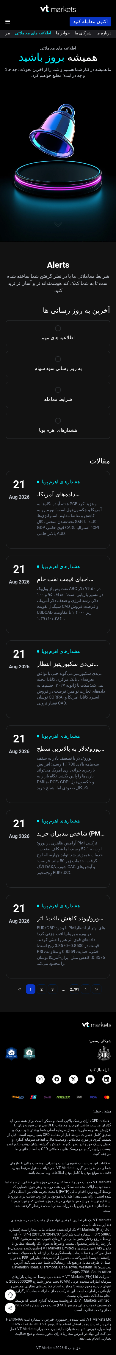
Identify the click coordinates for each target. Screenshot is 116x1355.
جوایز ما (63, 33)
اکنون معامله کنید (90, 21)
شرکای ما (83, 33)
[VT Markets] (58, 9)
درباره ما (103, 33)
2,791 (74, 990)
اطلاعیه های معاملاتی (33, 33)
